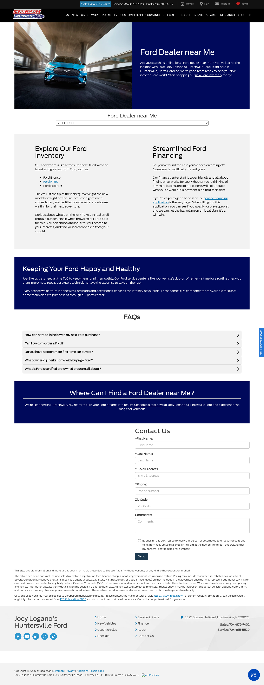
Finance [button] (185, 15)
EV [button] (116, 15)
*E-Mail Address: (147, 469)
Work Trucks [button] (101, 15)
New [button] (75, 15)
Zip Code (141, 500)
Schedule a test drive (149, 405)
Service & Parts (148, 617)
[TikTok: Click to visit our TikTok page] (53, 636)
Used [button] (84, 15)
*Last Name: (144, 454)
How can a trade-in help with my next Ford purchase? (62, 335)
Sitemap (58, 671)
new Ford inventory (208, 75)
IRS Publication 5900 (73, 599)
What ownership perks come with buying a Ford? (59, 360)
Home (101, 617)
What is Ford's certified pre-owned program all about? (63, 369)
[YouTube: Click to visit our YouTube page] (26, 636)
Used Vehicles (107, 630)
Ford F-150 (50, 182)
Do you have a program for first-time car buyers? (59, 352)
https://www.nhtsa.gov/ (168, 595)
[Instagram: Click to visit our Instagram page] (44, 636)
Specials (103, 636)
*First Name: (144, 438)
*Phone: (141, 484)
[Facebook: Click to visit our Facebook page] (17, 636)
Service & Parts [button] (205, 15)
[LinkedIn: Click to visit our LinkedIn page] (35, 636)
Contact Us (145, 636)
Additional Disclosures (90, 671)
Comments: (143, 515)
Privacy (70, 671)
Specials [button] (170, 15)
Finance (143, 623)
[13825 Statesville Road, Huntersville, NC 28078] (182, 617)
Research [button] (227, 15)
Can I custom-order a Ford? (44, 343)
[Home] (67, 15)
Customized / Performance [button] (140, 15)
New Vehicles (106, 623)
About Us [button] (244, 15)
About (141, 630)
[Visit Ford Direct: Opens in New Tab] (151, 675)
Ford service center (133, 278)
